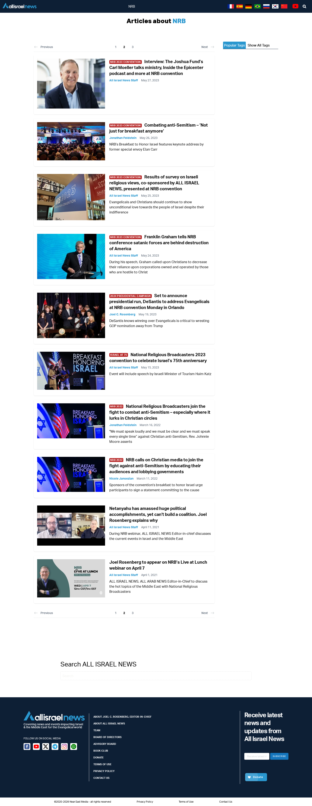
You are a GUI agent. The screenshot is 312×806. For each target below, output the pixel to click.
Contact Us (101, 777)
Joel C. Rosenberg (122, 314)
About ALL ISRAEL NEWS (109, 723)
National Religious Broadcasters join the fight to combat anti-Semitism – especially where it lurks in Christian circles (159, 412)
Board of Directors (107, 737)
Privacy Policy (104, 771)
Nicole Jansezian (121, 478)
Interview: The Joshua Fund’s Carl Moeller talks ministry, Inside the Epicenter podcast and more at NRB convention (156, 67)
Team (96, 730)
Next (204, 47)
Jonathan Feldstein (122, 138)
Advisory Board (104, 743)
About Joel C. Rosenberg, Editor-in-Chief (122, 716)
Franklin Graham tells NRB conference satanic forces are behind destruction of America (159, 242)
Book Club (100, 750)
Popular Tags (234, 45)
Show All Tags (259, 45)
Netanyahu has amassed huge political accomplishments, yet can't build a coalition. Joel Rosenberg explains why (158, 514)
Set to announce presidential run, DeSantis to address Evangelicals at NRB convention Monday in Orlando (159, 301)
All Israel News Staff (123, 80)
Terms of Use (102, 764)
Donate (98, 757)
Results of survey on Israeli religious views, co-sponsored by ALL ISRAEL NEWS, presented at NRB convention (154, 182)
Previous (47, 47)
